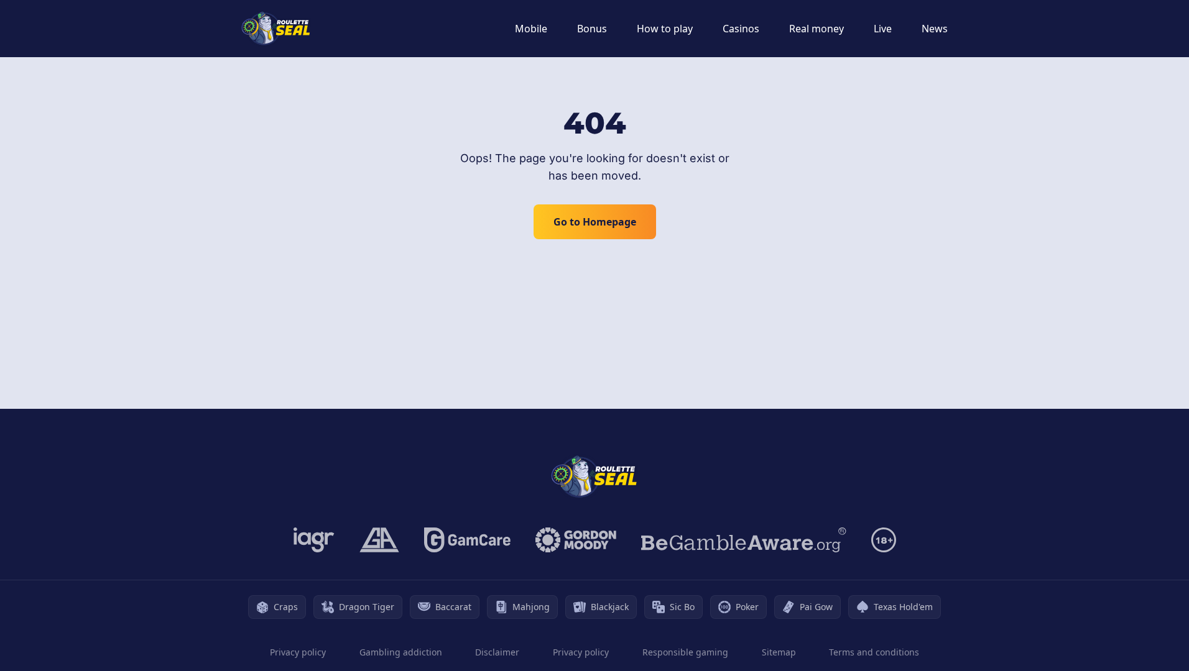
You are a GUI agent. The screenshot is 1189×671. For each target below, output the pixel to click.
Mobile (531, 28)
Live (883, 28)
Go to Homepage (594, 222)
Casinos (741, 28)
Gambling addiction (400, 652)
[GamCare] (467, 539)
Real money (816, 28)
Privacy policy (298, 652)
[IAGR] (314, 539)
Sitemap (779, 652)
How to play (665, 28)
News (935, 28)
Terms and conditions (874, 652)
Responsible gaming (685, 652)
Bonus (592, 28)
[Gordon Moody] (575, 539)
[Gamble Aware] (743, 539)
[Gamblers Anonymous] (379, 539)
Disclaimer (497, 652)
